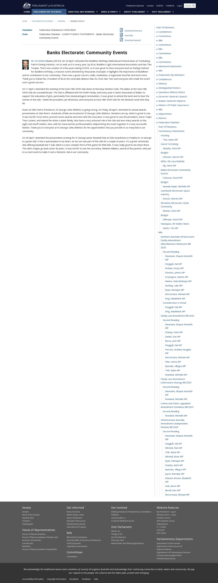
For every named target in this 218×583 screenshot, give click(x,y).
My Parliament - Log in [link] (166, 511)
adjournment (165, 113)
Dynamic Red (28, 517)
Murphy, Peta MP (172, 148)
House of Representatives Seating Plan (39, 549)
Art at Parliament (118, 537)
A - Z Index (161, 527)
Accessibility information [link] (33, 579)
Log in (179, 5)
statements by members (171, 74)
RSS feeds (161, 533)
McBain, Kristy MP (174, 268)
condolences (165, 31)
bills (161, 40)
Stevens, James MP (175, 272)
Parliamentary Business (48, 11)
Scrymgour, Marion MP (176, 276)
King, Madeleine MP (175, 298)
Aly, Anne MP (169, 165)
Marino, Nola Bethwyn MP (178, 281)
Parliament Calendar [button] (135, 5)
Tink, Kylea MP (170, 139)
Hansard (61, 21)
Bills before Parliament (77, 537)
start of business (165, 27)
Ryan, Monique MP (174, 289)
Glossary (160, 530)
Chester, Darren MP (173, 156)
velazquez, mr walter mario (175, 223)
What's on (115, 531)
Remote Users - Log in (166, 514)
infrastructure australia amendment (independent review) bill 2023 (174, 423)
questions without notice (172, 92)
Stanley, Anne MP (174, 465)
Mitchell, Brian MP (174, 456)
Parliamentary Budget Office (169, 555)
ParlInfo (159, 5)
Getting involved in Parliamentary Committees (131, 511)
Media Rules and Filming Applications (127, 543)
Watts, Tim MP (170, 228)
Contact (150, 5)
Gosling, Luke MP (174, 285)
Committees (72, 556)
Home (27, 11)
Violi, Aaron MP (172, 485)
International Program (76, 527)
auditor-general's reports (172, 100)
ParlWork (170, 5)
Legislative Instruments (77, 546)
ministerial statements (170, 66)
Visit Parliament (161, 11)
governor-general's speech (173, 96)
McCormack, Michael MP (177, 294)
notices (162, 118)
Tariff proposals (74, 543)
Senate (25, 511)
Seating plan (27, 524)
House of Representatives (34, 534)
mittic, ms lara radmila (172, 161)
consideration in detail (174, 302)
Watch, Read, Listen (75, 514)
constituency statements (171, 130)
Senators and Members (81, 11)
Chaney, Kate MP (174, 332)
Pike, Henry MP (173, 361)
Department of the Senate (168, 543)
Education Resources (76, 520)
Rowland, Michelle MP (176, 374)
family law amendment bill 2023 (177, 315)
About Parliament (134, 11)
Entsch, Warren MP (173, 198)
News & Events (109, 11)
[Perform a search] (193, 5)
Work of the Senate (31, 514)
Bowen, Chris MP (171, 210)
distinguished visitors (170, 87)
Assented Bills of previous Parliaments (84, 540)
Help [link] (96, 579)
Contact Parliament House (122, 520)
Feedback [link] (86, 579)
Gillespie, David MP (173, 219)
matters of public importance (174, 105)
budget (164, 152)
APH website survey (165, 520)
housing (165, 135)
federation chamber (169, 122)
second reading (171, 251)
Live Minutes (27, 543)
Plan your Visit (117, 540)
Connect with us (118, 517)
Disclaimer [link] (74, 579)
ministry (163, 83)
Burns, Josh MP (173, 340)
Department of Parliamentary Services (173, 552)
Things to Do (116, 534)
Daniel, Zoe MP (173, 336)
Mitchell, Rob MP (173, 447)
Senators (26, 520)
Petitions (115, 514)
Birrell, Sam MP (173, 490)
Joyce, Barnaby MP (174, 473)
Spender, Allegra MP (175, 366)
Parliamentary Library (76, 524)
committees (165, 36)
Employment (162, 524)
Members (26, 546)
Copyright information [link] (56, 579)
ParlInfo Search (163, 517)
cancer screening (169, 143)
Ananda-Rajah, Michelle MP (176, 186)
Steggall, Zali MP (173, 263)
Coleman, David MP (173, 177)
